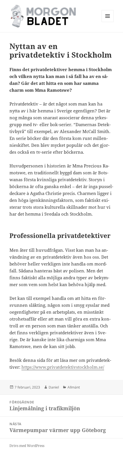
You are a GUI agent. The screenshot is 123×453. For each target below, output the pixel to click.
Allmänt (74, 387)
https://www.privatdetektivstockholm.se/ (62, 367)
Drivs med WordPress (26, 445)
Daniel (54, 387)
